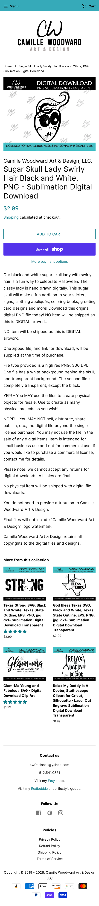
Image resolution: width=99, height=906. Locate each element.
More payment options (49, 261)
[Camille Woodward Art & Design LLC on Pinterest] (49, 814)
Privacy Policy (49, 839)
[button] (15, 631)
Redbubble (39, 788)
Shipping (11, 217)
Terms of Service (50, 859)
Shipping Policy (49, 852)
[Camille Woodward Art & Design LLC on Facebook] (38, 814)
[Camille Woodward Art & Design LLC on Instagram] (60, 814)
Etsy (51, 781)
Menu (14, 6)
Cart (92, 6)
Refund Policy (49, 846)
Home (7, 66)
